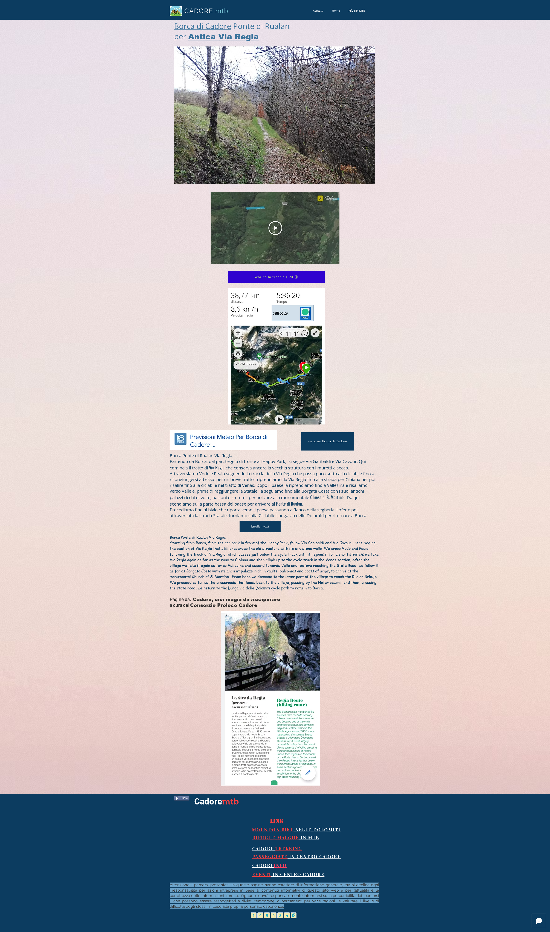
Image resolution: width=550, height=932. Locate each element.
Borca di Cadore (202, 26)
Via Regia (217, 467)
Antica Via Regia (223, 36)
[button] (274, 115)
